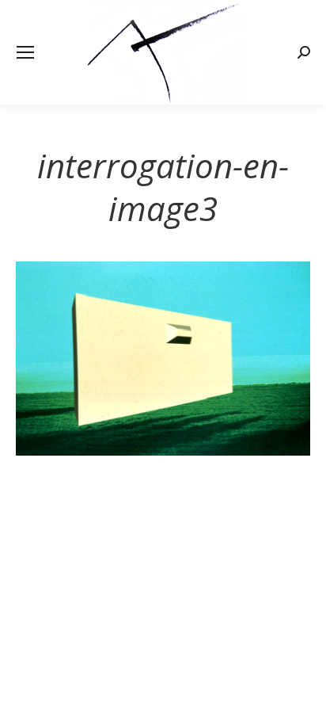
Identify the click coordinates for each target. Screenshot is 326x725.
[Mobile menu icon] (25, 52)
